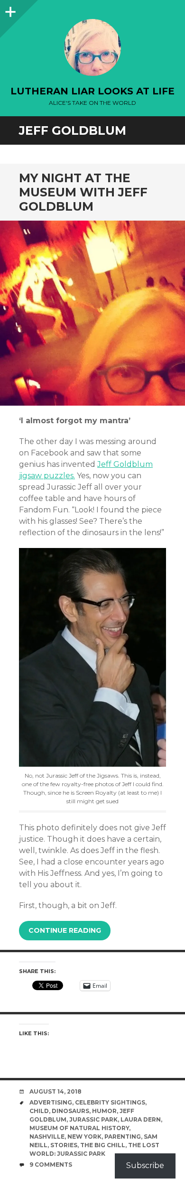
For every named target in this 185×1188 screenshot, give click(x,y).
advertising (50, 1102)
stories (63, 1145)
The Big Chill (102, 1145)
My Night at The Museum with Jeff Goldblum (83, 192)
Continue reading (64, 930)
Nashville (47, 1136)
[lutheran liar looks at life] (92, 47)
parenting (122, 1136)
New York (84, 1136)
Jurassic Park (93, 1119)
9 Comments (50, 1164)
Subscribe (145, 1165)
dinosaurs (70, 1110)
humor (104, 1110)
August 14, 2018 (55, 1091)
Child (39, 1110)
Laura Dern (140, 1119)
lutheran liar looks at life (92, 91)
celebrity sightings (110, 1102)
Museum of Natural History (79, 1128)
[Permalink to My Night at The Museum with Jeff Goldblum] (92, 313)
